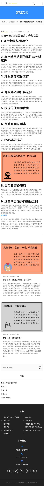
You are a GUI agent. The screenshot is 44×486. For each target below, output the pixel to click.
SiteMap (6, 433)
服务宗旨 (4, 394)
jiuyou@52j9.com (22, 464)
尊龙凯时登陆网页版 (33, 424)
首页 (3, 22)
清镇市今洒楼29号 (22, 450)
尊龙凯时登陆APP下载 (33, 430)
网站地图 (28, 417)
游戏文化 (12, 22)
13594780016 (22, 457)
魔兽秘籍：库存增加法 (12, 338)
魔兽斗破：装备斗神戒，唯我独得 (17, 280)
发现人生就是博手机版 (9, 383)
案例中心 (4, 386)
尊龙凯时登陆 (32, 482)
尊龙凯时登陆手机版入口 (33, 427)
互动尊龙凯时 (6, 397)
